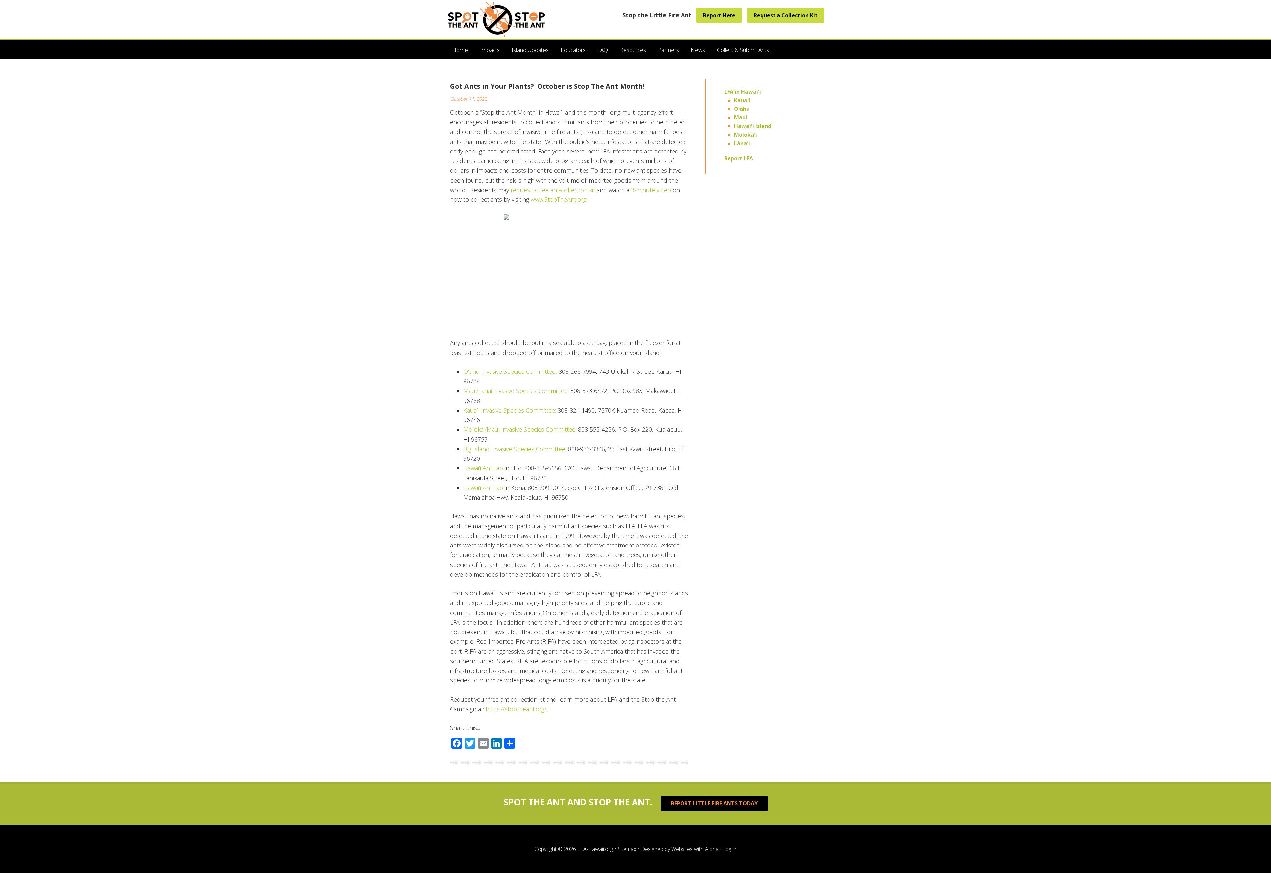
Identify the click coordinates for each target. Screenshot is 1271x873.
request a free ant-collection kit (553, 190)
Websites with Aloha (695, 848)
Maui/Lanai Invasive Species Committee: (516, 391)
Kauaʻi (742, 100)
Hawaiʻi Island (752, 126)
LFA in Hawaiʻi (742, 91)
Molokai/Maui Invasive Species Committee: (520, 429)
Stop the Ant (497, 18)
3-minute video (651, 190)
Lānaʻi (742, 143)
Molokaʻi (745, 134)
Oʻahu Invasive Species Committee (510, 371)
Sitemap (627, 848)
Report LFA (738, 158)
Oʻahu (742, 108)
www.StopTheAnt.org (558, 199)
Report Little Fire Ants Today (714, 803)
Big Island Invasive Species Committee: (515, 449)
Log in (729, 848)
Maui (740, 117)
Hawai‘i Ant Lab (483, 468)
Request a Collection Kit (786, 15)
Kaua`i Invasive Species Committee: (509, 410)
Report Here (719, 15)
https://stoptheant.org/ (515, 709)
